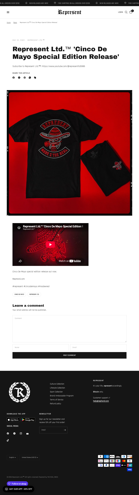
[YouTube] (29, 434)
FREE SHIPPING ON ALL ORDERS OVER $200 (70, 3)
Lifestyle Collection (57, 388)
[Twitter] (16, 433)
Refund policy (55, 403)
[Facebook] (14, 77)
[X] (19, 77)
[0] (130, 12)
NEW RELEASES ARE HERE (35, 3)
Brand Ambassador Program (62, 395)
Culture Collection (57, 384)
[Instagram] (23, 433)
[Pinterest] (25, 77)
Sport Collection (56, 392)
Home (9, 22)
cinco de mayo (19, 294)
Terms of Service (56, 399)
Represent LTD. (34, 294)
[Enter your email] (64, 430)
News (15, 22)
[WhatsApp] (30, 77)
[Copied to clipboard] (35, 77)
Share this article (21, 73)
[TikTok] (10, 440)
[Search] (126, 12)
